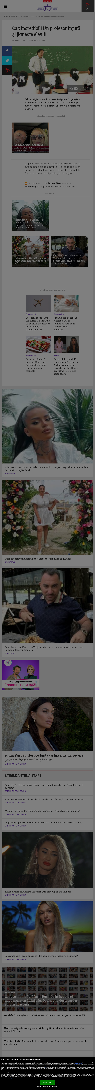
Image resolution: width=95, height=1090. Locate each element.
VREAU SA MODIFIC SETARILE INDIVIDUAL (47, 1086)
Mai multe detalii (78, 1063)
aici (45, 1067)
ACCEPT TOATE (47, 1082)
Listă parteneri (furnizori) (6, 1078)
